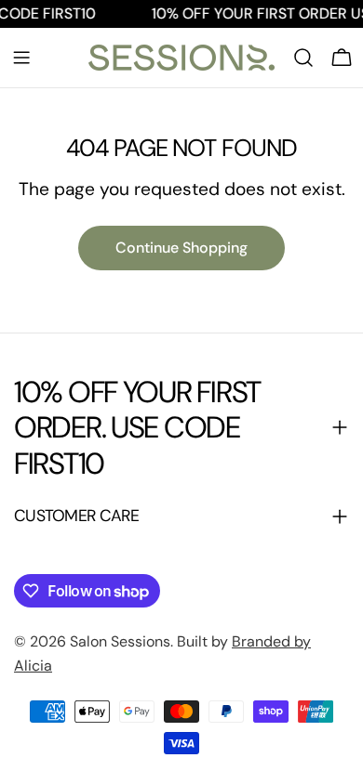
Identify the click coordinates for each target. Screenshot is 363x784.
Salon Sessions (120, 641)
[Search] (303, 57)
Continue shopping (181, 247)
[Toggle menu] (21, 57)
